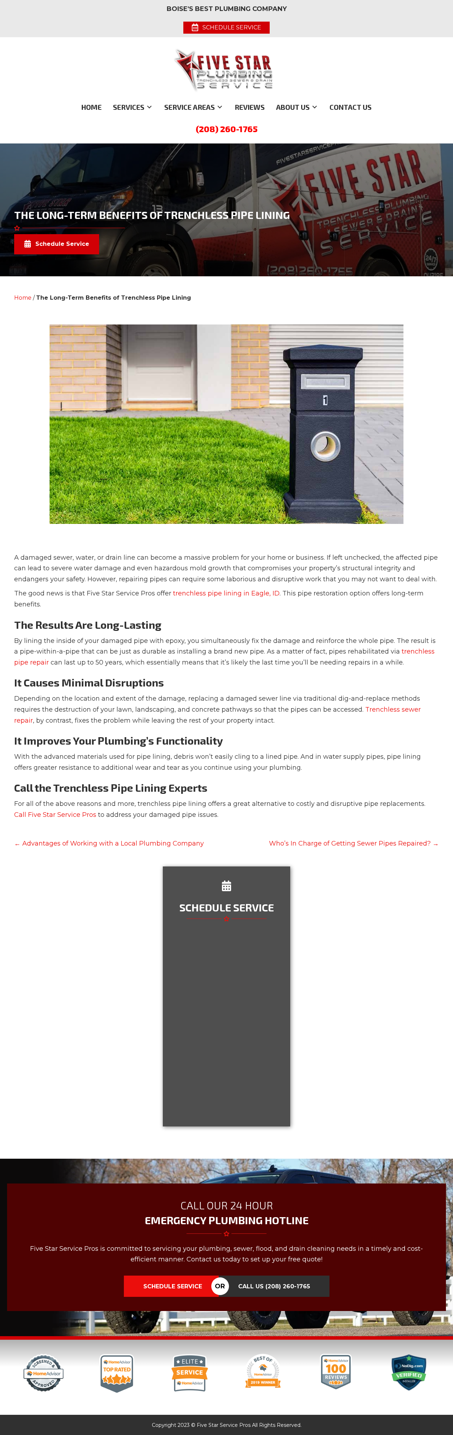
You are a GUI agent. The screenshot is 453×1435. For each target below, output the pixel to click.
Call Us (274, 1286)
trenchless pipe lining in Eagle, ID (226, 593)
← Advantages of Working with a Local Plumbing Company (109, 843)
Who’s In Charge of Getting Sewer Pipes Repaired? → (354, 843)
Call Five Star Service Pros (55, 815)
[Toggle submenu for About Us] (314, 107)
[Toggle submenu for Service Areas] (220, 107)
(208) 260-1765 (227, 129)
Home (22, 297)
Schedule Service (172, 1286)
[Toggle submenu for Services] (149, 107)
